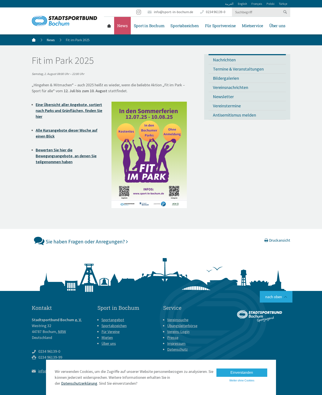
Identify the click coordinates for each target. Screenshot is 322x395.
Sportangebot (112, 319)
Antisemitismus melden (234, 115)
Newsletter (223, 96)
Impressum (176, 343)
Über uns (277, 25)
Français (256, 4)
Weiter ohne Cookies (241, 380)
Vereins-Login (178, 331)
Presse (172, 337)
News (122, 25)
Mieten (107, 337)
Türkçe (283, 4)
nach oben (273, 296)
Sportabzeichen (184, 25)
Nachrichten (224, 59)
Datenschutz (177, 349)
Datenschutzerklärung (79, 383)
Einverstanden (241, 372)
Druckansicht (279, 240)
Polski (270, 4)
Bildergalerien (226, 78)
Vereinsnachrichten (230, 87)
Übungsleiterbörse (182, 325)
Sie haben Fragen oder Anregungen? (85, 241)
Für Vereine (110, 331)
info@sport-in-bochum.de (173, 12)
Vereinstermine (227, 105)
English (242, 4)
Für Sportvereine (220, 25)
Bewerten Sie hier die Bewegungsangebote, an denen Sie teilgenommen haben (66, 155)
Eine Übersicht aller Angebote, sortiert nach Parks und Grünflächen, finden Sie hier (69, 110)
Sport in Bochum (149, 25)
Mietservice (252, 25)
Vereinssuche (177, 319)
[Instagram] (139, 11)
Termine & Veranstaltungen (238, 69)
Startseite (109, 25)
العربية (229, 4)
